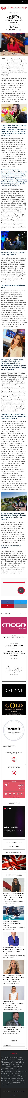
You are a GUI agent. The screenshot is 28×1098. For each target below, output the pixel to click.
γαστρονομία (6, 1068)
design (7, 1057)
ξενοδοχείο (5, 1078)
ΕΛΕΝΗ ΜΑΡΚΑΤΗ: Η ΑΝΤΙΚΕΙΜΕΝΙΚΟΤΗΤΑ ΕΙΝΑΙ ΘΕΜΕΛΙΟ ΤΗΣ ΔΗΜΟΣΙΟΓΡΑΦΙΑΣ (13, 1003)
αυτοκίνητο (8, 1066)
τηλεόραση (3, 1085)
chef (2, 1057)
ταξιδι (24, 1083)
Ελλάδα (4, 1060)
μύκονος (23, 1076)
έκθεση (17, 1064)
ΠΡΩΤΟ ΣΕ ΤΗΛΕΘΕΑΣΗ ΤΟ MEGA (14, 637)
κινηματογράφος (7, 1073)
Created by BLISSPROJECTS (20, 1091)
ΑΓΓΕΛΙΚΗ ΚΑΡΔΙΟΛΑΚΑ (15, 30)
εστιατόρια (17, 1071)
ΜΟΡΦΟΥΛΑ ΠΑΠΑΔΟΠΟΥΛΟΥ (14, 645)
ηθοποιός (24, 1071)
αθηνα (3, 1066)
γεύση (13, 1069)
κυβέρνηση (4, 1076)
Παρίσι (13, 1064)
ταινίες (19, 1083)
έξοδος (21, 1064)
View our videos (14, 846)
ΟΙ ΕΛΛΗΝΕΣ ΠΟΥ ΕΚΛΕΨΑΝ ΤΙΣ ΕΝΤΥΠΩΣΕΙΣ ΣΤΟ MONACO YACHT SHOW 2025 (12, 923)
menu (17, 1057)
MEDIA (11, 12)
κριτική (19, 1073)
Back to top (12, 1095)
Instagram (12, 1057)
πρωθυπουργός (15, 1080)
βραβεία (20, 1066)
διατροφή (18, 1068)
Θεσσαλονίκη (11, 1060)
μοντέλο (13, 1076)
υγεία (7, 1085)
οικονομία (12, 1078)
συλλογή (9, 1083)
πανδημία (17, 1078)
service (20, 1057)
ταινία (14, 1082)
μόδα (19, 1075)
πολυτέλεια (6, 1080)
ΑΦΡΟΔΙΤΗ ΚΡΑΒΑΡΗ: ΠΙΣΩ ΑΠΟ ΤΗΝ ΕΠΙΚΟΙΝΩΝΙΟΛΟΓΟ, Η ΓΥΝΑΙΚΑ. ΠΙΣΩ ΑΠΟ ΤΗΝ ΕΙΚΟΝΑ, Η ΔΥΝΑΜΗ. (13, 977)
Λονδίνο (16, 1061)
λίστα (9, 1076)
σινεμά (22, 1080)
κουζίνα (15, 1073)
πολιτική (22, 1078)
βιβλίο (13, 1066)
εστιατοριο (6, 1070)
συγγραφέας (3, 1082)
